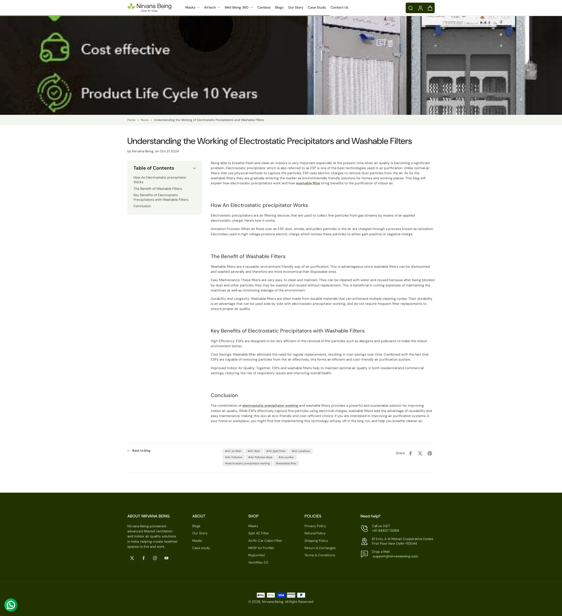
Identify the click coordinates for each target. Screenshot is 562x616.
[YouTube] (166, 558)
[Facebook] (143, 558)
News (145, 120)
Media (197, 541)
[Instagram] (155, 558)
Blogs (279, 7)
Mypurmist (256, 555)
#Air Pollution (233, 457)
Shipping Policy (316, 541)
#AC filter (254, 451)
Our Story (295, 7)
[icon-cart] (430, 8)
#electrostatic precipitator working (247, 463)
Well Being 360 (237, 7)
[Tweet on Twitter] (420, 453)
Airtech (210, 7)
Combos (264, 7)
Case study (201, 548)
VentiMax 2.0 (258, 562)
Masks (190, 7)
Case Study (317, 7)
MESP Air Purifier (261, 548)
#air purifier (286, 457)
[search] (410, 8)
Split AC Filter (258, 533)
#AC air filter (233, 451)
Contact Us (339, 7)
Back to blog (141, 450)
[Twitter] (132, 558)
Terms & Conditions (319, 555)
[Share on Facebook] (410, 453)
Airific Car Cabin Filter (265, 541)
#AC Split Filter (276, 451)
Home (131, 120)
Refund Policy (315, 533)
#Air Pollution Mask (260, 457)
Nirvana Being (272, 602)
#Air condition (301, 451)
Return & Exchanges (320, 548)
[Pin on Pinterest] (430, 453)
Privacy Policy (315, 526)
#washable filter (286, 463)
